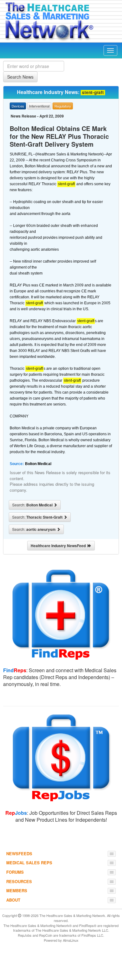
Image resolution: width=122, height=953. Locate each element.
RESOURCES (19, 881)
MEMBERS (16, 890)
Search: (32, 505)
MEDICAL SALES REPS (29, 863)
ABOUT (13, 900)
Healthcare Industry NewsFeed (59, 545)
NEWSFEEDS (19, 853)
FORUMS (15, 872)
